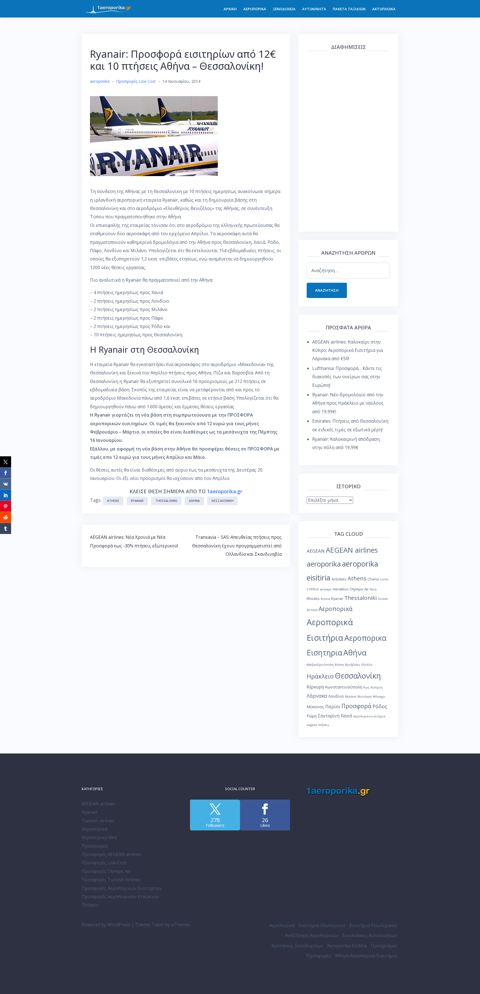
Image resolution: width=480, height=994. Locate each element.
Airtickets (338, 579)
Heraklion (341, 589)
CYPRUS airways (319, 589)
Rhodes (313, 598)
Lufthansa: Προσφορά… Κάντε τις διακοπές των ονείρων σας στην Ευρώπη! (347, 376)
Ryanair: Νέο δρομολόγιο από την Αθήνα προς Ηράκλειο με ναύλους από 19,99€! (348, 403)
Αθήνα (194, 501)
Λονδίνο (336, 696)
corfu (384, 579)
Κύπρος (377, 687)
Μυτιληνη (365, 696)
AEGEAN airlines (352, 550)
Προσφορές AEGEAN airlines (111, 854)
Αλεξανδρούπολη (320, 664)
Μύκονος (315, 706)
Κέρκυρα (315, 687)
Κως (366, 687)
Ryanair (137, 501)
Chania (373, 579)
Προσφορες (318, 956)
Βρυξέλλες (352, 665)
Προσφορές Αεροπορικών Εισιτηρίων (122, 888)
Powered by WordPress (106, 925)
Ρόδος (379, 706)
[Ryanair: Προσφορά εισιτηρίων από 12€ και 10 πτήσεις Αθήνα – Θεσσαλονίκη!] (154, 135)
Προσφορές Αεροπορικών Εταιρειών (120, 896)
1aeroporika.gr (224, 491)
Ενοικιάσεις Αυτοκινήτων (369, 935)
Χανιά (346, 716)
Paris (373, 589)
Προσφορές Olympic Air (106, 871)
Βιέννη (339, 665)
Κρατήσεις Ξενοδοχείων (297, 946)
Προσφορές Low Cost (136, 81)
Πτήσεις (90, 905)
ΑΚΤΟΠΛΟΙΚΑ (384, 8)
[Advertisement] (348, 140)
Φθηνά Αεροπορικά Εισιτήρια (366, 956)
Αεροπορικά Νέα (99, 837)
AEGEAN (316, 551)
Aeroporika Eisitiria (347, 946)
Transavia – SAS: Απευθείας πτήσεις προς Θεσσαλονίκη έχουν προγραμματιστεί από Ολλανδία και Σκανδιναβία (237, 545)
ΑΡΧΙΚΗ (230, 8)
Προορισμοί (95, 846)
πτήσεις (323, 725)
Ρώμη (312, 715)
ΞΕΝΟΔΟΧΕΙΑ (284, 8)
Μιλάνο (350, 696)
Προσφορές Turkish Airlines (111, 880)
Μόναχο (379, 696)
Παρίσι (332, 706)
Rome (325, 599)
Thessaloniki (166, 501)
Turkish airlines (98, 821)
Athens (113, 501)
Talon (158, 925)
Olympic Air (359, 589)
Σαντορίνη (328, 716)
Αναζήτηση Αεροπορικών (312, 935)
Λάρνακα (317, 695)
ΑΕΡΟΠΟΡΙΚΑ (254, 8)
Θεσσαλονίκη (222, 501)
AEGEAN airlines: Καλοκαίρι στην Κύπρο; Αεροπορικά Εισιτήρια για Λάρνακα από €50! (347, 350)
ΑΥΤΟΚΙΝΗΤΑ (314, 8)
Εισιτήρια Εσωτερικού (373, 925)
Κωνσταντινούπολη (343, 687)
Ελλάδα (366, 665)
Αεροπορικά (335, 609)
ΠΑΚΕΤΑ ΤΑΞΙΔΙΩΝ (349, 8)
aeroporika (99, 81)
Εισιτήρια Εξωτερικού (322, 925)
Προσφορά (356, 706)
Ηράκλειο (320, 676)
